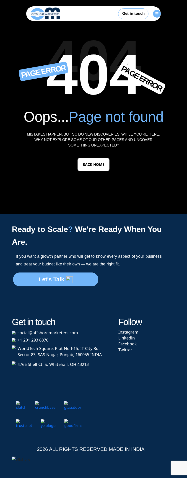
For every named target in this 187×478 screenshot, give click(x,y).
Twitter (125, 349)
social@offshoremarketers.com (48, 332)
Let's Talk (52, 279)
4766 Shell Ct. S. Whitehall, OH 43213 (53, 364)
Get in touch (133, 13)
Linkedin (126, 338)
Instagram (128, 332)
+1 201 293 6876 (33, 340)
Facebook (127, 344)
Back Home (93, 164)
